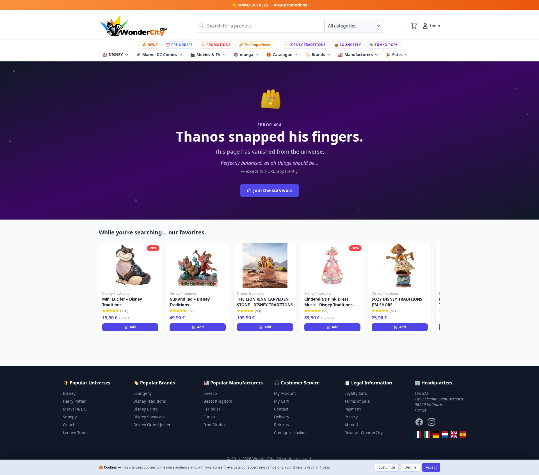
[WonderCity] (436, 434)
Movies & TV (205, 54)
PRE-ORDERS (179, 44)
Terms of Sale (357, 401)
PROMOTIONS (215, 44)
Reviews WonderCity (363, 432)
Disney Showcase (149, 416)
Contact (281, 409)
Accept (431, 467)
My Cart (281, 401)
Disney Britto (145, 409)
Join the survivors (273, 190)
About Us (353, 424)
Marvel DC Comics (156, 54)
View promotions (290, 5)
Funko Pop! (383, 44)
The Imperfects (254, 44)
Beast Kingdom (218, 401)
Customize (386, 467)
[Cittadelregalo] (427, 434)
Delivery (281, 416)
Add (133, 327)
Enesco (210, 393)
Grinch (69, 424)
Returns (281, 424)
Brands (315, 54)
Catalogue (279, 54)
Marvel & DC (74, 409)
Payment (352, 409)
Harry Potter (74, 401)
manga (243, 54)
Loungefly (347, 44)
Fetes (394, 54)
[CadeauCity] (418, 434)
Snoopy (70, 416)
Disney (69, 393)
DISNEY (112, 54)
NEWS (149, 44)
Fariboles (212, 409)
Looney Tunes (75, 432)
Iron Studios (215, 424)
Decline (410, 467)
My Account (285, 393)
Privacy (351, 416)
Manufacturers (355, 54)
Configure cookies (290, 432)
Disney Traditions (305, 44)
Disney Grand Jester (152, 424)
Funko (209, 416)
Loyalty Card (355, 393)
